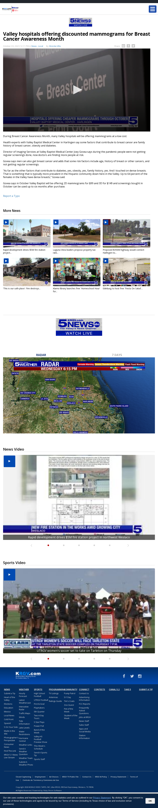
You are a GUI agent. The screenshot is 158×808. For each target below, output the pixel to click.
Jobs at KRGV (85, 717)
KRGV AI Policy (101, 777)
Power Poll (39, 726)
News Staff (84, 721)
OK (150, 801)
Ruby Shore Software (53, 790)
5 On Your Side (11, 727)
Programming (56, 689)
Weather (24, 689)
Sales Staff (84, 724)
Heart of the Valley (9, 698)
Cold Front (8, 719)
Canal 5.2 (114, 689)
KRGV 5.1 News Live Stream (11, 756)
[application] (76, 90)
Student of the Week (70, 717)
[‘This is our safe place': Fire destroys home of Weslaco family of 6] (27, 272)
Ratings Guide (55, 701)
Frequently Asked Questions (84, 710)
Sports (38, 689)
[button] (76, 90)
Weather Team (26, 758)
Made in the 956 (9, 732)
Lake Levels (24, 727)
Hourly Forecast (23, 695)
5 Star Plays (39, 722)
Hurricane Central (23, 739)
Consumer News (9, 745)
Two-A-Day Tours (39, 717)
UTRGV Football (41, 700)
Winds (22, 717)
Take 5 (127, 689)
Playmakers (39, 707)
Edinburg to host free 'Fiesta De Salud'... (123, 288)
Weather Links (25, 744)
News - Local (37, 46)
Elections (8, 703)
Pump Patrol (69, 693)
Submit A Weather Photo (26, 763)
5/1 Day (67, 697)
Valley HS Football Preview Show (40, 739)
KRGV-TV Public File (70, 777)
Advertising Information (84, 698)
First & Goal (39, 703)
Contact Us (84, 693)
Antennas (53, 697)
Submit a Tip (9, 693)
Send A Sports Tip (40, 754)
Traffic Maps (24, 713)
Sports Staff (39, 759)
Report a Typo (11, 196)
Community (70, 689)
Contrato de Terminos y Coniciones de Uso (41, 780)
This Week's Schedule (39, 747)
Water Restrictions (24, 733)
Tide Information (24, 722)
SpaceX (7, 723)
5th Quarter (39, 711)
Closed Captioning (23, 777)
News (7, 689)
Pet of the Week (68, 710)
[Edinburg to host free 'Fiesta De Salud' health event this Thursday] (126, 272)
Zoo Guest (69, 705)
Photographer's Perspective (11, 739)
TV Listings (54, 693)
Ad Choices (53, 777)
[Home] (21, 9)
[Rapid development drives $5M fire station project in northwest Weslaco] (27, 233)
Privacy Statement (118, 777)
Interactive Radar (24, 708)
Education (8, 707)
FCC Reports (84, 703)
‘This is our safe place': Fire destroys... (21, 288)
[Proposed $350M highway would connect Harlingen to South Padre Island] (126, 233)
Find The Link (10, 750)
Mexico (7, 711)
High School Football (39, 695)
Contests (99, 689)
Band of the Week (39, 731)
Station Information (84, 737)
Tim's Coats (69, 701)
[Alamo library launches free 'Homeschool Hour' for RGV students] (76, 272)
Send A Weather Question (23, 751)
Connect (84, 689)
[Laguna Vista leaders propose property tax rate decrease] (76, 233)
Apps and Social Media (85, 730)
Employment (40, 777)
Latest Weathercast (25, 701)
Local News (9, 715)
